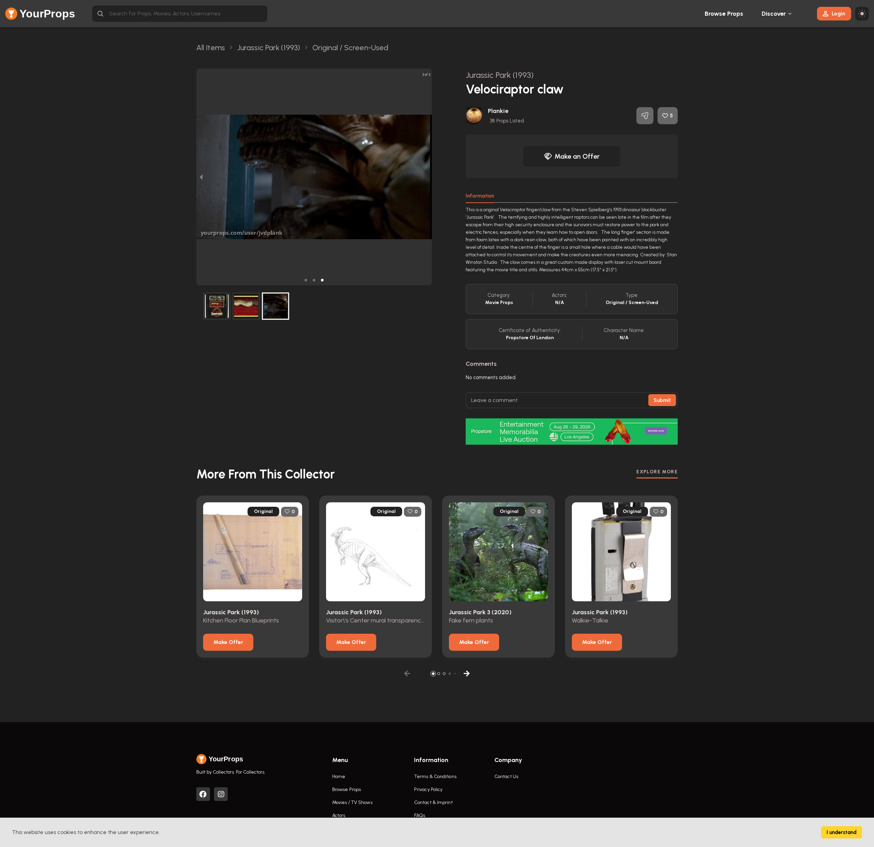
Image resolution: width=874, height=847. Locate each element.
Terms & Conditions (435, 776)
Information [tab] (480, 196)
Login (838, 13)
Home (338, 776)
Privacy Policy (428, 789)
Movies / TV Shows (352, 802)
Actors (339, 815)
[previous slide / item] (201, 177)
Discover (774, 13)
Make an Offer (577, 156)
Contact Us (506, 776)
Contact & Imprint (433, 802)
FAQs (419, 815)
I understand (842, 832)
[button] (306, 280)
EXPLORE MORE (657, 472)
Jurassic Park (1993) (500, 75)
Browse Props (724, 13)
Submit (662, 400)
